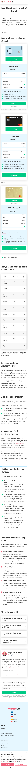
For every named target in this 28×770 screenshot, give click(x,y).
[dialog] (14, 760)
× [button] (26, 752)
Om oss (3, 728)
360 (14, 708)
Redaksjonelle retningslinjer (7, 735)
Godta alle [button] (7, 764)
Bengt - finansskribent (15, 653)
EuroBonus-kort (19, 443)
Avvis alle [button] (20, 764)
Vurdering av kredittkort (6, 733)
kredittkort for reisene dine (14, 460)
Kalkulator (3, 750)
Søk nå (13, 59)
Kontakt (3, 731)
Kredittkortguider (5, 743)
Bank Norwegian (11, 667)
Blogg (2, 745)
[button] (14, 32)
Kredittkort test (4, 747)
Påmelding (14, 692)
